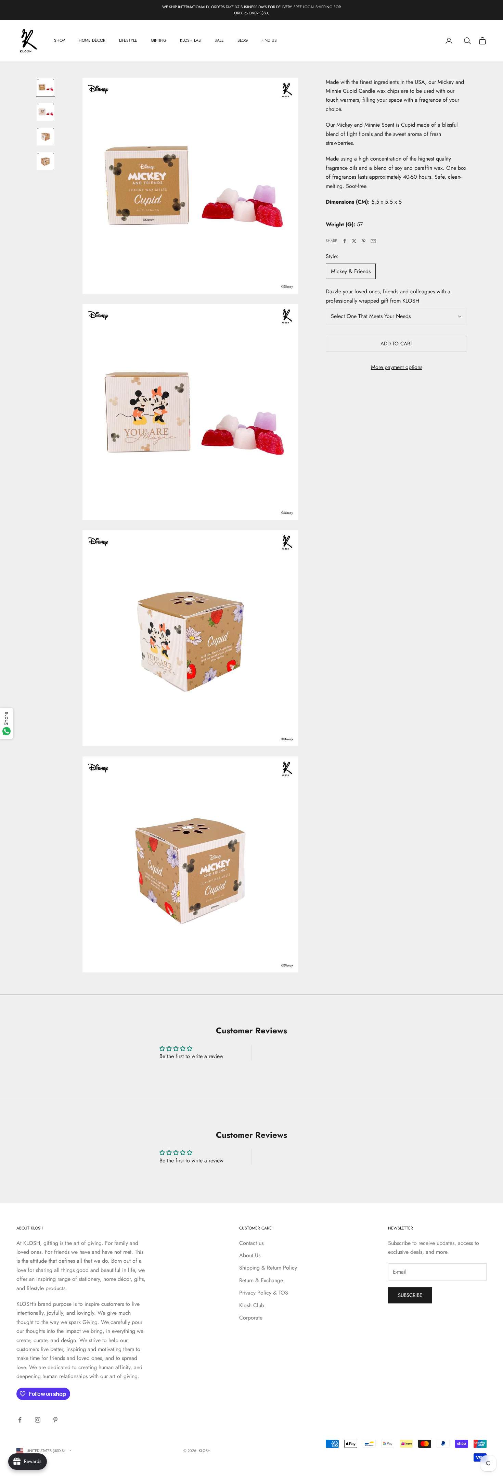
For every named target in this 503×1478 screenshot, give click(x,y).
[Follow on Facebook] (19, 1419)
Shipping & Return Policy (268, 1268)
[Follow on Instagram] (37, 1419)
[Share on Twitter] (354, 241)
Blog (242, 41)
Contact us (251, 1243)
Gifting (158, 41)
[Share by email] (373, 241)
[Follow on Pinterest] (55, 1419)
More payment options (396, 367)
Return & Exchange (261, 1280)
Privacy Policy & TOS (263, 1293)
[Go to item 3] (45, 136)
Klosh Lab (190, 41)
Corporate (250, 1318)
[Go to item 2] (45, 112)
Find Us (269, 41)
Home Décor (92, 41)
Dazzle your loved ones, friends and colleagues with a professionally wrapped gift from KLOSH (388, 296)
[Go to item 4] (45, 161)
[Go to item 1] (45, 87)
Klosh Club (251, 1305)
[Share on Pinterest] (363, 241)
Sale (219, 41)
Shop (59, 41)
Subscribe (410, 1295)
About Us (249, 1255)
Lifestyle (128, 41)
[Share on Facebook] (344, 241)
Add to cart (396, 344)
